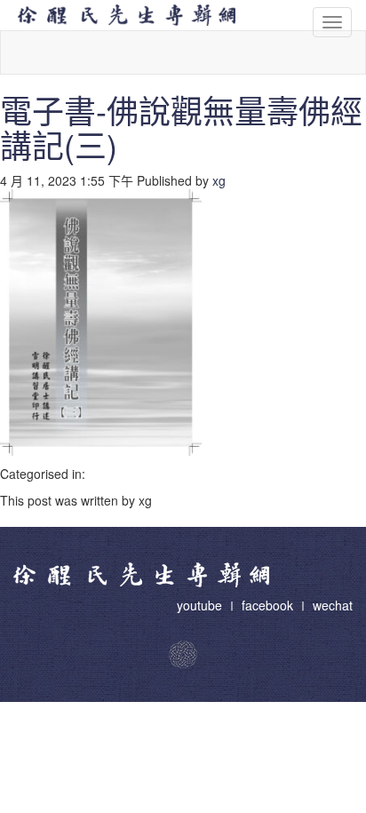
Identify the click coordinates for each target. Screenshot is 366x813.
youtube (201, 605)
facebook (267, 605)
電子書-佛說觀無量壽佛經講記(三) (181, 127)
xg (219, 180)
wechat (333, 605)
